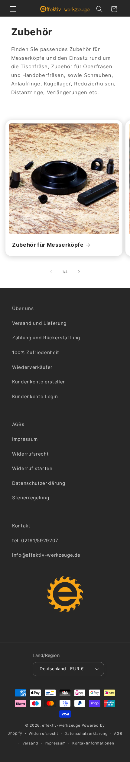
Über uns (23, 308)
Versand (30, 743)
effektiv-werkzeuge (61, 725)
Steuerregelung (30, 498)
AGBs (18, 424)
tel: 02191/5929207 (35, 540)
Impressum (25, 439)
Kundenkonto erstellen (39, 382)
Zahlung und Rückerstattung (46, 338)
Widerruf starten (32, 468)
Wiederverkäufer (32, 367)
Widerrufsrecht (30, 454)
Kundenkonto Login (35, 396)
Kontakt (21, 526)
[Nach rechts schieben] (79, 271)
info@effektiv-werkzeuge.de (46, 555)
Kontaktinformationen (93, 743)
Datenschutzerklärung (38, 483)
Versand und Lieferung (39, 323)
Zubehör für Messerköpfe (48, 245)
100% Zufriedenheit (35, 352)
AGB (118, 733)
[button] (13, 9)
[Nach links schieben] (51, 271)
